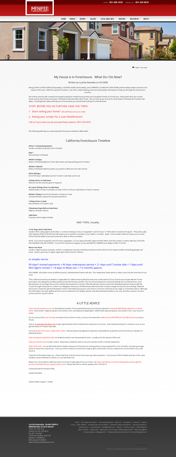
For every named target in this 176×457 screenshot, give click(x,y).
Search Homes (83, 429)
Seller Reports (141, 427)
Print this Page (141, 68)
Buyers (82, 18)
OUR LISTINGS (81, 425)
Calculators (127, 422)
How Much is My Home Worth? (120, 425)
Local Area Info (107, 18)
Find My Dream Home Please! (98, 425)
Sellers (93, 18)
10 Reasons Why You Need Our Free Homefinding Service (126, 432)
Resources (134, 18)
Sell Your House (129, 427)
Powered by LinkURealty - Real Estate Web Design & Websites (126, 449)
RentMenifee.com (108, 427)
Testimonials (94, 429)
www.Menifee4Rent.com (46, 324)
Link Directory (83, 427)
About (146, 18)
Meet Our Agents (140, 429)
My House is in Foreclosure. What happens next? (116, 429)
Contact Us (136, 422)
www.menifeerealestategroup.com (41, 442)
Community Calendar (106, 422)
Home (63, 18)
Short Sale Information (89, 422)
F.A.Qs (73, 425)
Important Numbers (139, 425)
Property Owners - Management (95, 432)
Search (72, 18)
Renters (122, 18)
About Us (118, 422)
